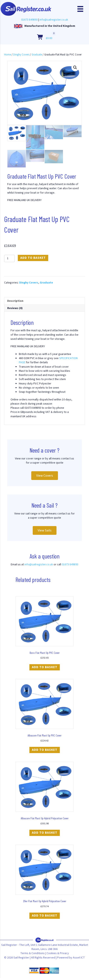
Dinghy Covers (21, 54)
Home (7, 54)
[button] (75, 67)
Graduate (37, 54)
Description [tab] (15, 301)
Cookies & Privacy (58, 953)
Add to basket (33, 258)
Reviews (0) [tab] (15, 308)
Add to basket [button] (44, 667)
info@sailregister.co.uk (54, 20)
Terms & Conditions (32, 953)
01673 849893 (29, 20)
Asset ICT (79, 958)
